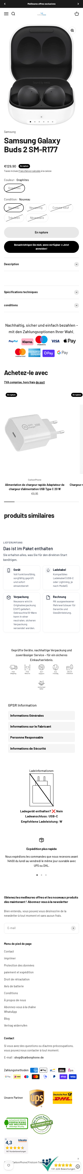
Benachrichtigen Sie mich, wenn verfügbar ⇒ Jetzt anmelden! (41, 246)
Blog (7, 1018)
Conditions (11, 993)
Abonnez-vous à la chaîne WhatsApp (20, 1009)
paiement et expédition (19, 972)
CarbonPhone (34, 479)
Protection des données (19, 965)
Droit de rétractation (17, 979)
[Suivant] (78, 4)
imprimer (10, 958)
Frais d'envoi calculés (29, 171)
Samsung (10, 132)
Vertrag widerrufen (15, 1025)
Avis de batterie (14, 986)
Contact (9, 951)
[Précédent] (4, 4)
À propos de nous (15, 1000)
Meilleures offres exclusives (42, 3)
